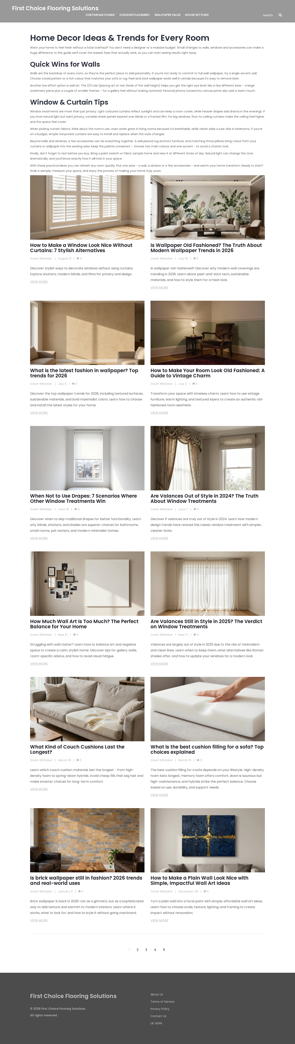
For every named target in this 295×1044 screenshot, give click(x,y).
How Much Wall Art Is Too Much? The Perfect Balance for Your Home (84, 624)
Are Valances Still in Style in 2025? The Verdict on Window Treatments (206, 624)
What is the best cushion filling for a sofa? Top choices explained (207, 749)
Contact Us (158, 1016)
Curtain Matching (100, 14)
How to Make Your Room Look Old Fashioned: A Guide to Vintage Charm (208, 373)
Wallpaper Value (167, 14)
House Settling (197, 14)
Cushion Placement (134, 14)
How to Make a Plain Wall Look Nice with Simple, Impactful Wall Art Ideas (199, 880)
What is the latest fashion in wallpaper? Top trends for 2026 (84, 373)
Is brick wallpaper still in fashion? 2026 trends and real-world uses (86, 880)
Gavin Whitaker (41, 259)
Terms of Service (162, 1002)
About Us (157, 994)
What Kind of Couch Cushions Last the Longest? (77, 749)
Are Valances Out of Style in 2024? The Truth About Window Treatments (204, 498)
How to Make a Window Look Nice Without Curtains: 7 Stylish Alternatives (81, 248)
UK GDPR (156, 1023)
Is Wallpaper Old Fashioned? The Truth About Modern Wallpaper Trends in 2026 (206, 248)
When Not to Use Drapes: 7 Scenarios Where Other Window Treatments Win (83, 498)
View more (39, 281)
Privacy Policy (160, 1009)
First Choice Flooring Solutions (55, 8)
